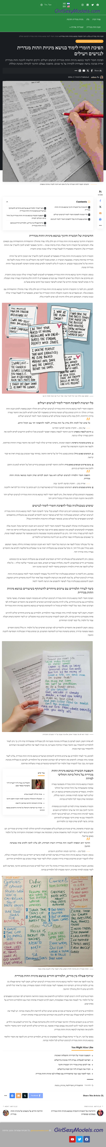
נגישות (57, 1085)
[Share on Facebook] (92, 71)
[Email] (84, 71)
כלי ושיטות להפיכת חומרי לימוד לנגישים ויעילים (71, 214)
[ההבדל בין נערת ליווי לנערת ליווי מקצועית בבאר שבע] (38, 784)
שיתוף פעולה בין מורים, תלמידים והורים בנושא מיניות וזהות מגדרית (28, 224)
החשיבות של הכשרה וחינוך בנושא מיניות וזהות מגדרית (72, 208)
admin (94, 77)
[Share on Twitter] (88, 71)
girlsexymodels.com (40, 1130)
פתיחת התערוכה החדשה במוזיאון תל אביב (29, 803)
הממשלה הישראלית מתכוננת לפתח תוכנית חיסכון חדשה (24, 799)
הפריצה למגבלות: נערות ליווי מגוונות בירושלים (72, 1060)
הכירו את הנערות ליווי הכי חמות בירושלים (74, 1069)
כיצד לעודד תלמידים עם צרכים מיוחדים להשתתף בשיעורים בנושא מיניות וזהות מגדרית (27, 209)
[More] (76, 71)
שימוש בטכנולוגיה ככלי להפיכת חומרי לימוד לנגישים (69, 219)
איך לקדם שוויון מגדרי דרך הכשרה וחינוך (74, 1064)
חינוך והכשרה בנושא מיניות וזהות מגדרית (89, 41)
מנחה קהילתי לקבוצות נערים (33, 794)
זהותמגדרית (79, 1085)
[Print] (80, 71)
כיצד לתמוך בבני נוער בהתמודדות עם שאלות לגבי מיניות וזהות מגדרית (63, 1073)
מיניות (62, 1085)
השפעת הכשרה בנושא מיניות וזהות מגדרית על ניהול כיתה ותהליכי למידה (26, 216)
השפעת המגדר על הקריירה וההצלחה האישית (72, 1055)
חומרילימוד (70, 1085)
